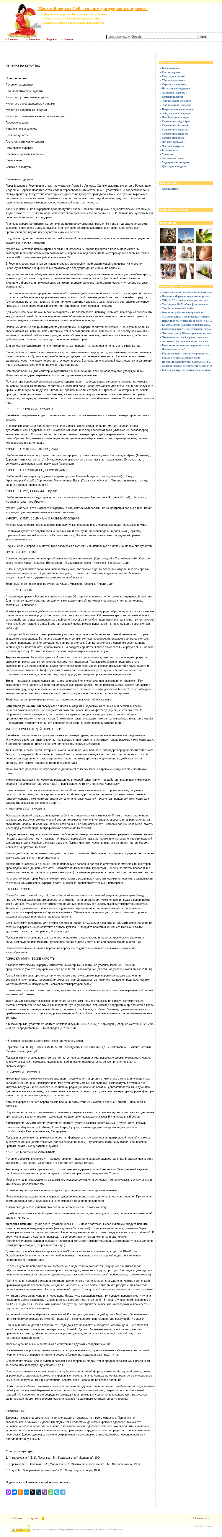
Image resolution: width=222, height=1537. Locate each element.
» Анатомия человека (172, 92)
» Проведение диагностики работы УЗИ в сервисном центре (186, 362)
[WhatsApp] (50, 1492)
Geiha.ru (208, 1526)
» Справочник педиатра (174, 129)
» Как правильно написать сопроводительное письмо (186, 353)
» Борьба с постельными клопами (180, 357)
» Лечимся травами (171, 142)
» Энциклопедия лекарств (175, 101)
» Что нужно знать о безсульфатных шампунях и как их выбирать (186, 337)
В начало (34, 39)
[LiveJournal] (38, 1492)
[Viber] (44, 1492)
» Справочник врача (172, 138)
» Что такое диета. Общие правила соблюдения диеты (186, 333)
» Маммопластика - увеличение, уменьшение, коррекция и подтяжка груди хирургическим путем (186, 316)
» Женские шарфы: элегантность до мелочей (186, 366)
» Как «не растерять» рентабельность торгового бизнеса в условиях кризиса (186, 370)
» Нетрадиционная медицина (177, 109)
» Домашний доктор (172, 96)
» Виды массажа (169, 68)
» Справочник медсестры (175, 121)
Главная (13, 39)
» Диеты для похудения (173, 166)
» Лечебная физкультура (174, 117)
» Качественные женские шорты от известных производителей (186, 345)
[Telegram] (62, 1492)
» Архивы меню (169, 189)
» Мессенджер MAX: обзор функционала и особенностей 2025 (186, 304)
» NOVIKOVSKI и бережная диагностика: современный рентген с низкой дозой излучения (186, 300)
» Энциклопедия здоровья (175, 105)
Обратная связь (201, 1518)
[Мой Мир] (26, 1492)
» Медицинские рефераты (175, 162)
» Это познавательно (172, 158)
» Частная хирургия (172, 146)
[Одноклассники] (20, 1492)
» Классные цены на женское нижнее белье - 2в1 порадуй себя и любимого (186, 325)
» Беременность (169, 150)
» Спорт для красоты (172, 76)
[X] (32, 1492)
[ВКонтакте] (14, 1492)
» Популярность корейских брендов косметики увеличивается (186, 320)
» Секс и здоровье (170, 72)
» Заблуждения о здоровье (175, 113)
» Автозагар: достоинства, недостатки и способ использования (186, 341)
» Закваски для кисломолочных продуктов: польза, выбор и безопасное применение (186, 292)
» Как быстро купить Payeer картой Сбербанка (186, 329)
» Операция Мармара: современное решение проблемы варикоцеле (186, 296)
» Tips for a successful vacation (177, 308)
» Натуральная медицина (175, 88)
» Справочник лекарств (174, 133)
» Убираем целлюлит (172, 80)
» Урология (166, 154)
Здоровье (51, 39)
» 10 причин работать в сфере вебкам (182, 312)
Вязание (68, 39)
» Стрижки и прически (173, 84)
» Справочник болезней (174, 125)
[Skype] (56, 1492)
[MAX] (8, 1492)
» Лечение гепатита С (172, 349)
